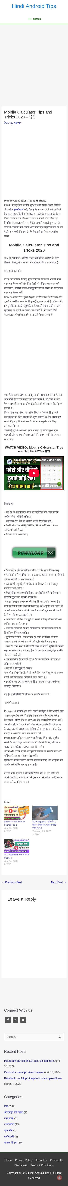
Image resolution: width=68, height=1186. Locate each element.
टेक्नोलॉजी (9, 1124)
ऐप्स (6, 122)
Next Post (58, 882)
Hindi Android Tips (34, 6)
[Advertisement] (34, 70)
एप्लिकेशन (19, 209)
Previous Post (12, 882)
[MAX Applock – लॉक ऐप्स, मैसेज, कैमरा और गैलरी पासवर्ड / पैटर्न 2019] (45, 813)
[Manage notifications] (59, 1177)
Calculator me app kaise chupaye (23, 1072)
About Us (41, 1160)
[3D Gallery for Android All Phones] (16, 846)
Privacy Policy (23, 1160)
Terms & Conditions (42, 1165)
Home (8, 1160)
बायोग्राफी (9, 1136)
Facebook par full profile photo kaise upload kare (33, 1078)
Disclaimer (20, 1165)
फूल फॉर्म (8, 1130)
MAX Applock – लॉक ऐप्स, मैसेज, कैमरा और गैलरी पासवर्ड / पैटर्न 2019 (44, 824)
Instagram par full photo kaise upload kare (29, 1060)
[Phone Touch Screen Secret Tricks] (16, 813)
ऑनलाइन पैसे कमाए (13, 1112)
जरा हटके (8, 1118)
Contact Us (56, 1160)
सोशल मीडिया (10, 1142)
